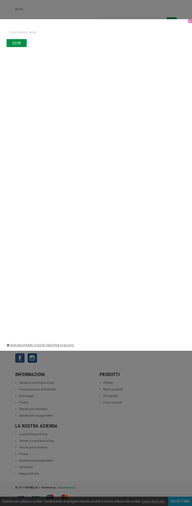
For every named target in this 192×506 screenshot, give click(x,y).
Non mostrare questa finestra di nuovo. (42, 345)
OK (18, 43)
